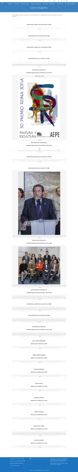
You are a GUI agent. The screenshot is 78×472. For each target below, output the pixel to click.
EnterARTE (54, 1)
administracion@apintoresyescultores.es (17, 463)
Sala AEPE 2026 (52, 3)
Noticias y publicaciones (36, 3)
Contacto (49, 1)
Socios (43, 1)
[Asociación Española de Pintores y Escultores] (4, 3)
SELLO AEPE (45, 3)
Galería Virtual (60, 3)
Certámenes (16, 3)
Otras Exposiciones (25, 3)
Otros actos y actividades (70, 3)
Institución (10, 3)
